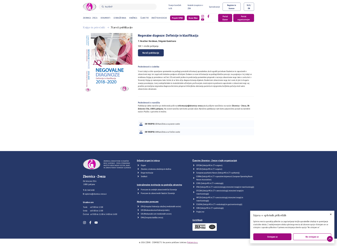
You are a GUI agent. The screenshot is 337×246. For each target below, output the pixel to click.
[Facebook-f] (208, 16)
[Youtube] (202, 19)
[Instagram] (202, 16)
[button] (331, 214)
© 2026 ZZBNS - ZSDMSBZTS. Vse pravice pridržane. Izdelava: (168, 242)
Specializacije (214, 6)
